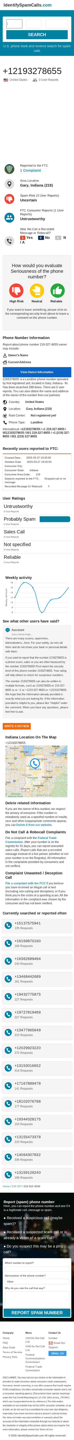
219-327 (17, 1186)
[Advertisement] (37, 122)
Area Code (9, 1347)
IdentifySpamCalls (28, 5)
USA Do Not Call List (35, 1340)
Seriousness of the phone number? (25, 1275)
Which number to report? (19, 1262)
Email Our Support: (56, 1345)
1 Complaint (30, 170)
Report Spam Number (37, 1312)
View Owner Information (36, 372)
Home (6, 1186)
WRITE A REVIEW (16, 726)
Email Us (57, 1353)
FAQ (5, 1342)
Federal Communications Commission (35, 1358)
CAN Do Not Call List (35, 1348)
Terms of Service (12, 1352)
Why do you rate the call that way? (25, 1288)
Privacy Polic (10, 1356)
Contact (52, 1338)
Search (37, 34)
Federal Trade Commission (34, 1368)
